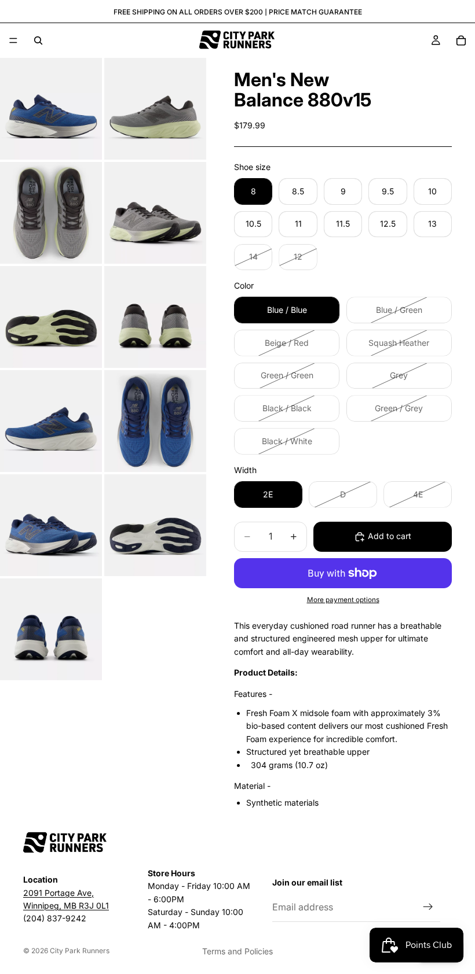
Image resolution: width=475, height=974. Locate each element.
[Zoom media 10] (155, 525)
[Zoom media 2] (155, 109)
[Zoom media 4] (155, 213)
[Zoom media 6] (155, 317)
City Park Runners (79, 950)
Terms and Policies (237, 951)
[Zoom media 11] (51, 629)
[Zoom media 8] (155, 421)
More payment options (343, 600)
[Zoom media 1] (51, 109)
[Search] (38, 40)
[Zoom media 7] (51, 421)
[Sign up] (428, 907)
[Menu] (13, 40)
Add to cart (389, 536)
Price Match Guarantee (315, 12)
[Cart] (461, 40)
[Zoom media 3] (51, 213)
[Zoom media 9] (51, 525)
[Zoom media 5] (51, 317)
